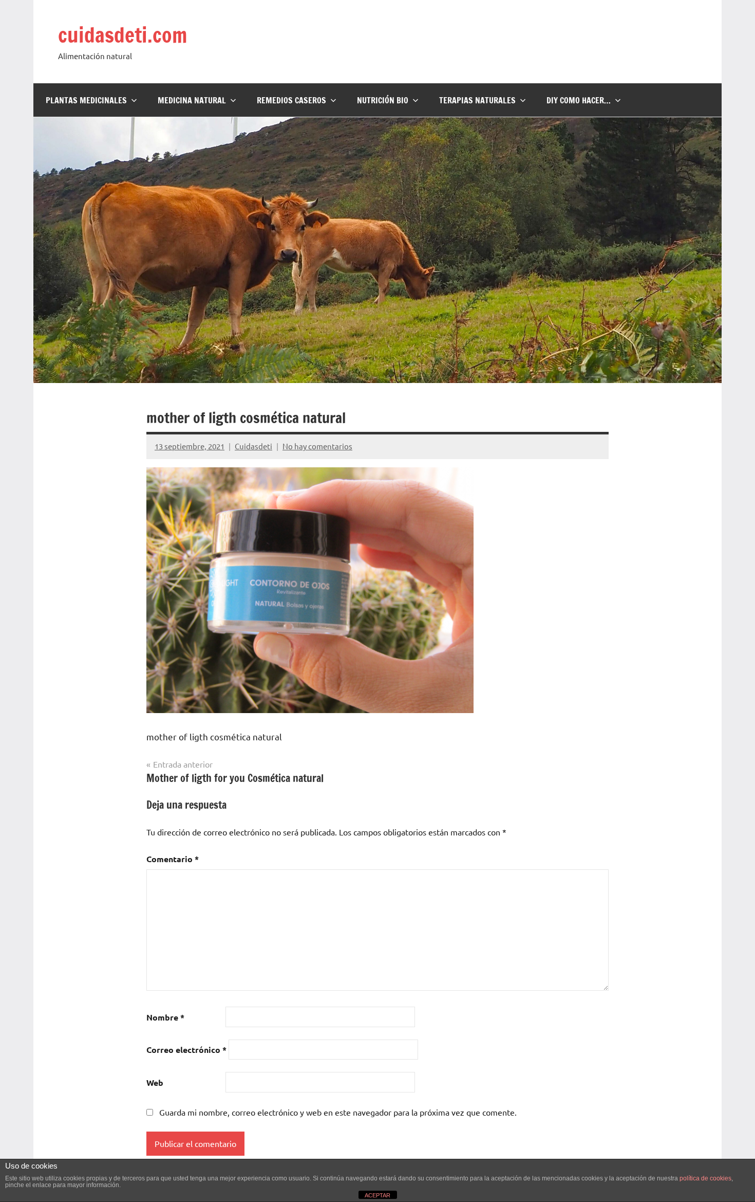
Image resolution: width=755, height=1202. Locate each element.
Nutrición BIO (382, 100)
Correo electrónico (186, 1049)
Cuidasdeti (253, 446)
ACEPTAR (377, 1195)
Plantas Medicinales (86, 100)
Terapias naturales (477, 100)
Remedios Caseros (291, 100)
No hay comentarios (317, 446)
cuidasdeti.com (122, 34)
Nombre (165, 1017)
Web (154, 1082)
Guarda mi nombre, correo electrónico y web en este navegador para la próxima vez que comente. (338, 1112)
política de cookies (705, 1178)
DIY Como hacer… (578, 100)
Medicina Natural (192, 100)
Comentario (172, 858)
